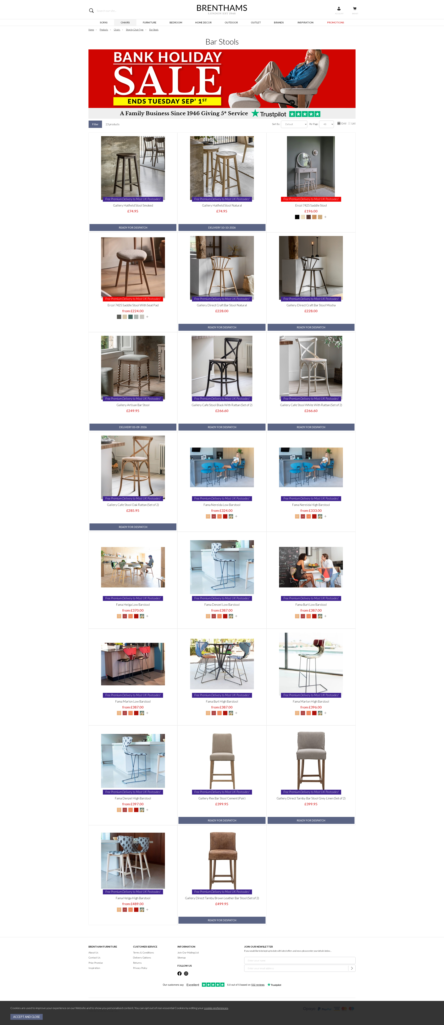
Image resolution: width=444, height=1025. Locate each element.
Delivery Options (142, 957)
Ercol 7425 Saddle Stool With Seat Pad (133, 305)
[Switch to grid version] (339, 123)
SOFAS (104, 22)
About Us (93, 952)
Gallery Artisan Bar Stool (133, 405)
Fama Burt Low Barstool (311, 604)
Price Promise (95, 962)
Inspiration (94, 967)
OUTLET (256, 22)
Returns (137, 962)
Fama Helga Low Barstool (133, 604)
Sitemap (181, 957)
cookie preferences (216, 1008)
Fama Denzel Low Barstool (222, 604)
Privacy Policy (140, 967)
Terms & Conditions (143, 952)
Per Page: (314, 123)
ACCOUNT (339, 13)
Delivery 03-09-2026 (133, 427)
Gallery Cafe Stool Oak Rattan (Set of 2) (133, 505)
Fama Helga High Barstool (133, 898)
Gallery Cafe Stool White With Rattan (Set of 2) (311, 405)
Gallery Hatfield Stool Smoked (133, 205)
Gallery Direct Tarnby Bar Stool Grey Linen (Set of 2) (311, 798)
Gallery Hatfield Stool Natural (222, 205)
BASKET (355, 13)
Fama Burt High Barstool (222, 701)
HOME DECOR (203, 22)
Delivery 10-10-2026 (222, 227)
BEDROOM (176, 22)
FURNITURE (149, 22)
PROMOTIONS (335, 22)
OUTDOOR (231, 22)
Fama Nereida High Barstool (311, 505)
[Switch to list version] (349, 123)
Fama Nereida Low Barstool (221, 505)
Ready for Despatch (133, 227)
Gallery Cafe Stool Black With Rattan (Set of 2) (222, 405)
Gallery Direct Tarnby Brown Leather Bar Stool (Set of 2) (222, 898)
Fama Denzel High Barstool (133, 798)
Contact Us (94, 957)
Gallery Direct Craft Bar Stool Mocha (311, 305)
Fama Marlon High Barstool (311, 701)
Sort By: (276, 123)
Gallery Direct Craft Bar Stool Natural (222, 305)
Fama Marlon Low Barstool (133, 701)
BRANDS (279, 22)
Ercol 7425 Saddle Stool (311, 205)
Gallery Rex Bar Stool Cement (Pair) (221, 798)
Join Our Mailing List (188, 952)
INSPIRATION (305, 22)
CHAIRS (125, 22)
